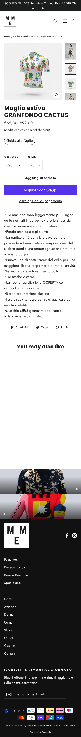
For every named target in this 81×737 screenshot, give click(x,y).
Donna (9, 614)
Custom (9, 645)
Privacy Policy (14, 567)
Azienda (10, 606)
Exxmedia (46, 732)
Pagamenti (12, 559)
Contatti (10, 653)
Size (32, 157)
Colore (11, 157)
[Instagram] (74, 535)
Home (7, 36)
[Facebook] (67, 535)
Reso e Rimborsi (16, 575)
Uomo (8, 622)
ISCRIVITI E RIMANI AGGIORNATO (38, 670)
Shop (8, 630)
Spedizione (11, 130)
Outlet (16, 36)
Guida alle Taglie (19, 140)
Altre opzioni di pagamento (40, 200)
